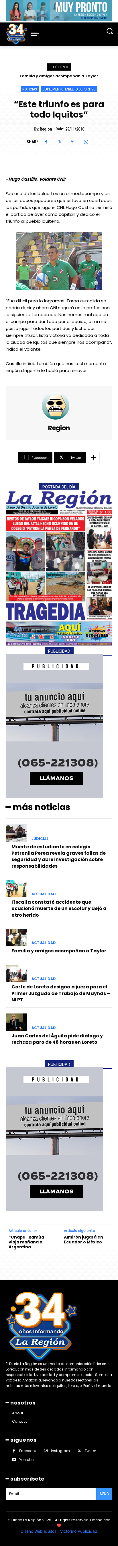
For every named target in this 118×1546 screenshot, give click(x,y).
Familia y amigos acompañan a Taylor (58, 950)
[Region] (59, 406)
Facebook (27, 1450)
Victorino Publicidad (78, 1531)
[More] (94, 457)
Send (104, 1493)
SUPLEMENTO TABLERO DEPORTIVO (69, 89)
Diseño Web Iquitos (39, 1531)
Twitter (90, 1450)
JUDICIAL (40, 839)
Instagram (60, 1450)
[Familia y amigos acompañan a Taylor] (16, 937)
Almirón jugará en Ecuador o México (83, 1240)
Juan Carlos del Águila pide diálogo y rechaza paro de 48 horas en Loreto (57, 1038)
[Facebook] (46, 142)
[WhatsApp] (86, 142)
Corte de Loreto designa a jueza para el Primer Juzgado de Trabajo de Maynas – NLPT (60, 993)
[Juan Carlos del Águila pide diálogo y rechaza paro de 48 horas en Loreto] (16, 1022)
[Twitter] (59, 142)
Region (46, 129)
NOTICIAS (29, 89)
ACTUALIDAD (44, 894)
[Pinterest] (72, 142)
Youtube (26, 1459)
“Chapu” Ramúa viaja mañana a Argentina (26, 1242)
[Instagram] (45, 1450)
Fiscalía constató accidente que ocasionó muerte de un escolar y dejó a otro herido (59, 908)
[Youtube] (13, 1459)
